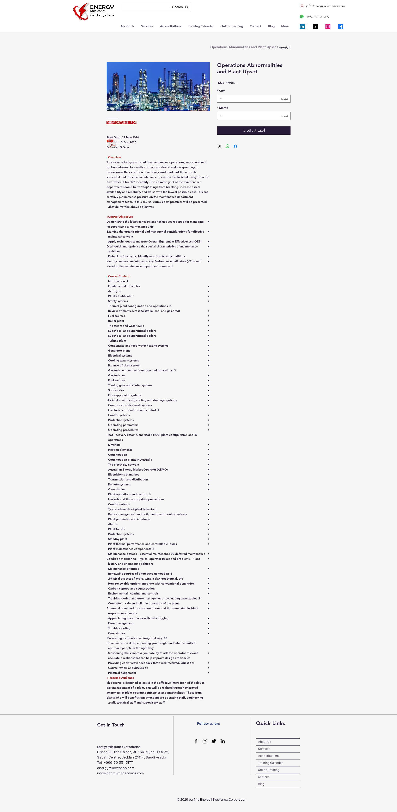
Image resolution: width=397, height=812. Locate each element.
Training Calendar (270, 763)
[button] (127, 25)
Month (222, 108)
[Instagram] (327, 26)
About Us (264, 742)
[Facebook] (340, 26)
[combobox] (254, 99)
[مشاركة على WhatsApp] (227, 146)
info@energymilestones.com (325, 6)
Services (264, 749)
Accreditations (268, 756)
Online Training (268, 770)
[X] (315, 26)
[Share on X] (219, 146)
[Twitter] (214, 741)
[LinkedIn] (302, 26)
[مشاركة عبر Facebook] (235, 146)
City (221, 91)
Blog (261, 784)
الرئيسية (285, 47)
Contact (263, 777)
